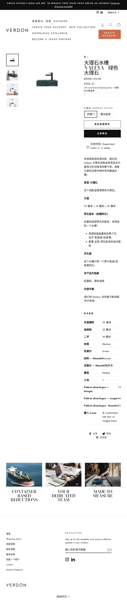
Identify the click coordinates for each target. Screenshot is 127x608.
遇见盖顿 (105, 114)
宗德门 (90, 114)
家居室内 (37, 21)
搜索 (8, 533)
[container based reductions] (24, 475)
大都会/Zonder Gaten (98, 108)
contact (9, 564)
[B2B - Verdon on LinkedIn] (73, 559)
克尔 (91, 237)
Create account (110, 34)
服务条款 (10, 554)
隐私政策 (10, 549)
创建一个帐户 (13, 559)
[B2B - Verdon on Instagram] (67, 559)
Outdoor (61, 21)
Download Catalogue (50, 33)
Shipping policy (13, 538)
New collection (82, 27)
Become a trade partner (51, 39)
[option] (63, 5)
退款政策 (10, 544)
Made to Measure (14, 569)
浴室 (48, 21)
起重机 (88, 281)
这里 (97, 241)
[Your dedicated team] (63, 475)
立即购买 (102, 133)
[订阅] (109, 550)
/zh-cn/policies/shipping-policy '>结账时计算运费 (101, 89)
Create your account (49, 27)
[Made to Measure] (103, 475)
